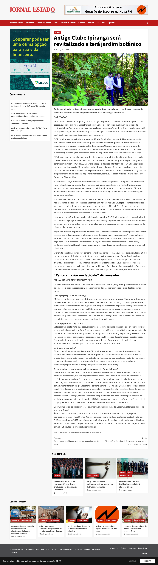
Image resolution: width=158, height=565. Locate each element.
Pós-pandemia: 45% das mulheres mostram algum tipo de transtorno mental (100, 484)
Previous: (76, 441)
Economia (101, 22)
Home (144, 553)
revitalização (96, 433)
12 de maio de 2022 (126, 490)
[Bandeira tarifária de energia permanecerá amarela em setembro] (79, 514)
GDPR (58, 561)
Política (91, 22)
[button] (147, 23)
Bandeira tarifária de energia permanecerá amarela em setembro (27, 122)
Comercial (114, 548)
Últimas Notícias (16, 22)
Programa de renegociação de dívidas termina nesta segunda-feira (29, 136)
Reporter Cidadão (44, 22)
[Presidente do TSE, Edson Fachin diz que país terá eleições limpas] (132, 468)
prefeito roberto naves (83, 433)
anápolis (61, 433)
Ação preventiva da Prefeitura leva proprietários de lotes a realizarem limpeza (28, 114)
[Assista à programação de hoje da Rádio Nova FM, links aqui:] (107, 514)
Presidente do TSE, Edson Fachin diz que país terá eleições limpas (130, 484)
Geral (56, 22)
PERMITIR (147, 561)
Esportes (111, 22)
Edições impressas (68, 22)
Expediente (142, 548)
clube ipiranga (69, 433)
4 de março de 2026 (61, 493)
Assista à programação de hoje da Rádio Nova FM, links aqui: (29, 129)
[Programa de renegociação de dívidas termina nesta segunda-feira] (135, 514)
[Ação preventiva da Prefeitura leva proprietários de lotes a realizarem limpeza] (51, 514)
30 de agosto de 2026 (132, 534)
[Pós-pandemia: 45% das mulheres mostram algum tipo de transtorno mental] (100, 468)
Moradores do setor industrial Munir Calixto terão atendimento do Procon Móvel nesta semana (28, 106)
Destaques (30, 22)
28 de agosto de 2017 (62, 50)
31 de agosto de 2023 (94, 490)
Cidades (81, 22)
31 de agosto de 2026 (19, 536)
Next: (126, 441)
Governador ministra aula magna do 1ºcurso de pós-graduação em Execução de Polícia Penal (65, 485)
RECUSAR (132, 561)
